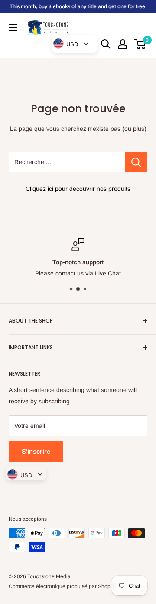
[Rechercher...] (136, 162)
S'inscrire (36, 451)
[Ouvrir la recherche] (105, 44)
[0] (140, 44)
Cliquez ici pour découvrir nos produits (78, 188)
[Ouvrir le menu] (13, 27)
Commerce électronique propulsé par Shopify (62, 586)
